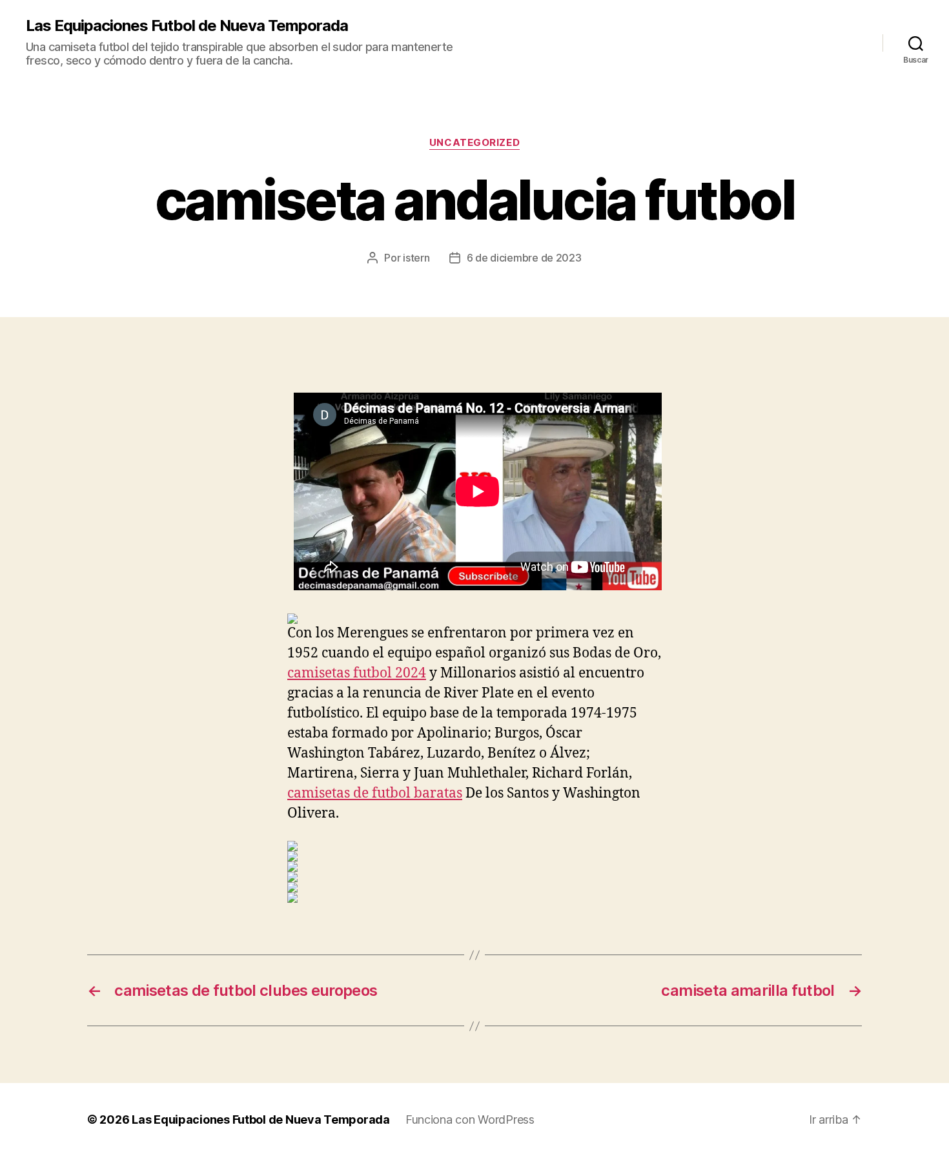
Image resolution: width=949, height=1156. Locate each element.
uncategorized (474, 143)
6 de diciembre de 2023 (524, 257)
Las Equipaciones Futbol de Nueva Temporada (187, 26)
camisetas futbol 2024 (356, 673)
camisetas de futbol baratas (374, 793)
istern (416, 257)
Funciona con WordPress (470, 1119)
